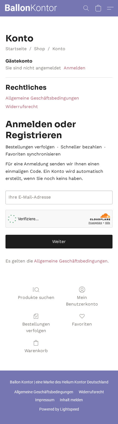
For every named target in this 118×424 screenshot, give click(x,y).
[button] (32, 8)
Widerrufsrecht (21, 106)
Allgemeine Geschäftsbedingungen (42, 98)
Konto (58, 48)
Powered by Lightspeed (59, 409)
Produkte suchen (36, 297)
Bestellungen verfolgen (36, 327)
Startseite (16, 48)
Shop (39, 48)
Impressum (44, 400)
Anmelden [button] (74, 67)
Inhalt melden (71, 400)
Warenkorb (36, 350)
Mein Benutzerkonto (82, 301)
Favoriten (82, 324)
